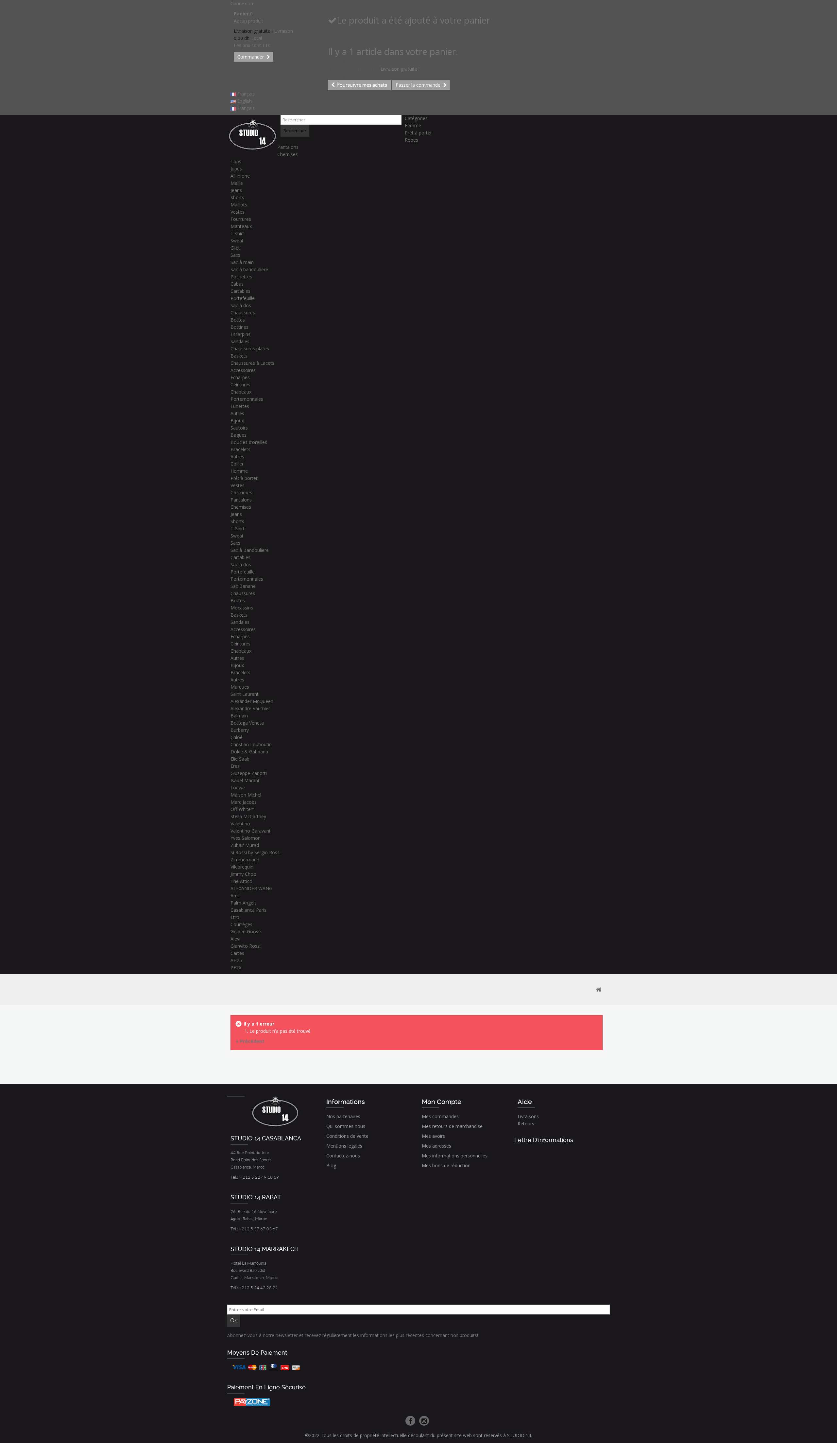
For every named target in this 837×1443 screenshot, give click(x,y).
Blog (331, 1165)
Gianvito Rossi (246, 946)
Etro (235, 917)
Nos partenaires (343, 1116)
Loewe (238, 787)
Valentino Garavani (250, 831)
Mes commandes (440, 1116)
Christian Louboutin (251, 744)
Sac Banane (243, 586)
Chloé (237, 737)
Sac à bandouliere (249, 269)
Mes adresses (436, 1146)
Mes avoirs (433, 1136)
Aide (525, 1102)
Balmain (239, 716)
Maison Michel (246, 795)
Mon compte (441, 1102)
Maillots (239, 205)
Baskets (239, 356)
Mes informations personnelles (454, 1156)
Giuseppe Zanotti (249, 773)
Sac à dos (241, 305)
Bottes (238, 320)
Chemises (287, 154)
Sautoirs (239, 428)
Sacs (235, 255)
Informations (345, 1102)
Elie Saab (240, 759)
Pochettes (241, 276)
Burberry (240, 730)
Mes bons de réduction (446, 1165)
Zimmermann (245, 859)
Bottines (239, 327)
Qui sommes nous (345, 1126)
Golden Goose (246, 931)
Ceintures (240, 384)
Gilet (235, 248)
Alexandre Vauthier (250, 708)
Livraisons (528, 1116)
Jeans (236, 190)
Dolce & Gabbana (249, 751)
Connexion (242, 3)
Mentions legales (344, 1146)
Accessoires (243, 370)
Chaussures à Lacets (252, 363)
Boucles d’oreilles (249, 442)
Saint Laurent (245, 694)
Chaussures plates (250, 348)
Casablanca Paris (248, 910)
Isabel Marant (245, 780)
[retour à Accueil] (598, 990)
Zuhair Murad (245, 845)
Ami (235, 895)
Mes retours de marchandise (452, 1126)
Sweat (237, 241)
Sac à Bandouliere (250, 550)
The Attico (241, 881)
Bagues (239, 435)
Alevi (235, 939)
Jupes (236, 169)
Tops (236, 161)
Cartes (237, 953)
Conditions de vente (347, 1136)
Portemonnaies (247, 399)
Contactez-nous (343, 1156)
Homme (239, 471)
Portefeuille (243, 298)
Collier (237, 464)
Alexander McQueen (252, 701)
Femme (413, 125)
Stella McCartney (248, 816)
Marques (240, 687)
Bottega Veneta (247, 723)
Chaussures (243, 312)
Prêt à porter (418, 133)
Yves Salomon (246, 838)
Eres (235, 766)
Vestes (238, 212)
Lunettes (240, 406)
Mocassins (242, 608)
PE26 (236, 967)
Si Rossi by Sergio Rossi (256, 852)
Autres (237, 413)
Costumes (241, 492)
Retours (526, 1123)
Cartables (240, 291)
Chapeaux (241, 392)
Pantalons (288, 147)
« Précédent (250, 1041)
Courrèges (241, 924)
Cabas (237, 284)
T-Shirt (238, 528)
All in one (240, 176)
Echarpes (240, 377)
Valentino (240, 823)
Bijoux (237, 420)
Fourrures (241, 219)
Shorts (237, 197)
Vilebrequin (242, 867)
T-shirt (237, 233)
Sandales (240, 341)
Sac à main (242, 262)
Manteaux (241, 226)
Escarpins (240, 334)
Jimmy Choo (243, 874)
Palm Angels (244, 903)
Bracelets (240, 449)
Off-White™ (242, 809)
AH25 (236, 960)
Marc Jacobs (244, 802)
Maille (237, 183)
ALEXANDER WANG (251, 888)
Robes (411, 140)
